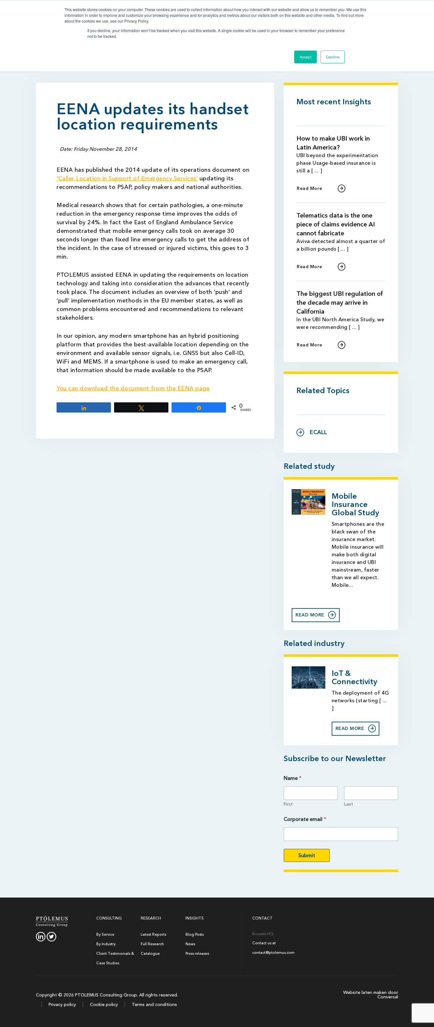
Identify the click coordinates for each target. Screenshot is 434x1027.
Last (348, 804)
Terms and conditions (154, 1005)
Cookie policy (103, 1005)
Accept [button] (305, 56)
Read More (309, 188)
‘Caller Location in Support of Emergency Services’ (127, 179)
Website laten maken (365, 992)
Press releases (197, 953)
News (190, 944)
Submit (306, 855)
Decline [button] (332, 56)
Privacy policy (61, 1005)
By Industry (106, 944)
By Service (105, 934)
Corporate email (305, 819)
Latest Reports (153, 934)
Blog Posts (195, 934)
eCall (318, 432)
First (288, 804)
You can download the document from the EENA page (133, 388)
